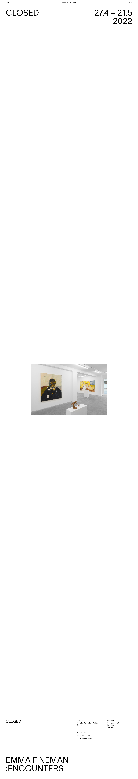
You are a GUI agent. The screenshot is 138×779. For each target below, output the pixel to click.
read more (52, 777)
